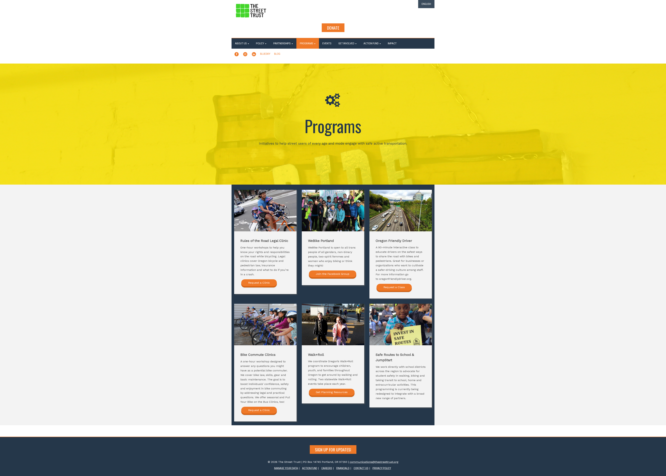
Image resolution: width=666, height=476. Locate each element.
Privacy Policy (382, 468)
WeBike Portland (319, 247)
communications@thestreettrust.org (374, 462)
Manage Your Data (286, 468)
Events (326, 43)
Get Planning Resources (332, 392)
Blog (277, 53)
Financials (342, 468)
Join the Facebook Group (332, 273)
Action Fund (371, 43)
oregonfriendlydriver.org (395, 279)
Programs (307, 43)
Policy (260, 43)
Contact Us (361, 468)
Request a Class (394, 287)
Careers (326, 468)
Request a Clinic (259, 282)
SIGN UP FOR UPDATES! (333, 449)
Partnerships (282, 43)
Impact (392, 43)
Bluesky (265, 53)
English (426, 4)
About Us (241, 43)
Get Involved (346, 43)
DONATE (333, 28)
